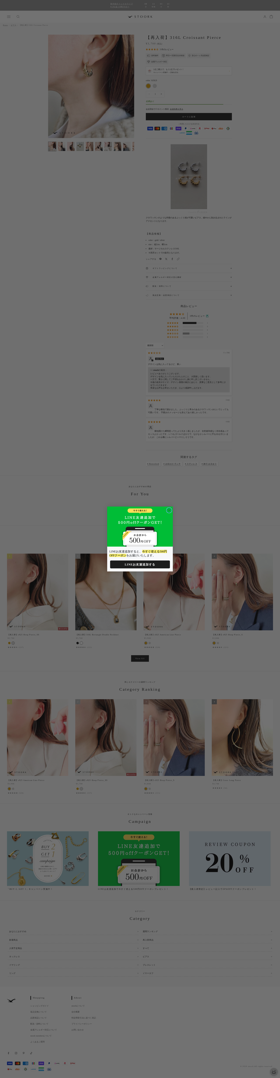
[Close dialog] (169, 510)
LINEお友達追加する (140, 564)
